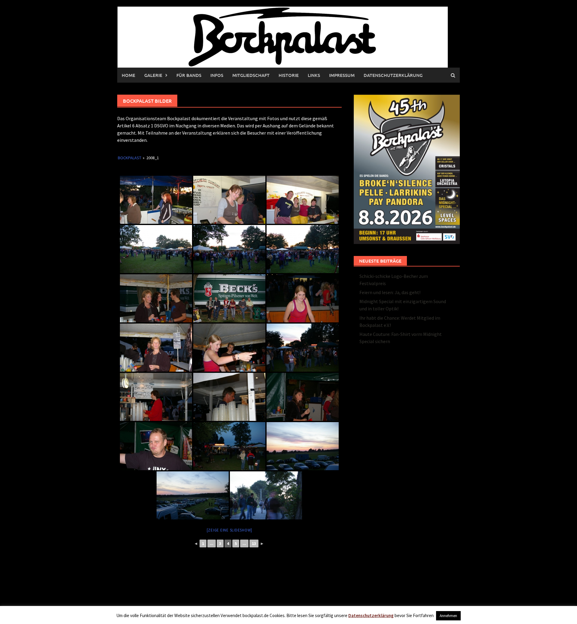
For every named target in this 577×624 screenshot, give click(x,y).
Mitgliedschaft (251, 75)
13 (254, 543)
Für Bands (188, 75)
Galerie (153, 75)
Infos (216, 75)
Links (314, 75)
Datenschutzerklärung (393, 75)
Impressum (342, 75)
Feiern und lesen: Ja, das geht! (389, 292)
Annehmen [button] (448, 615)
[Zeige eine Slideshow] (229, 530)
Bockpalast (129, 157)
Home (128, 75)
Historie (289, 75)
